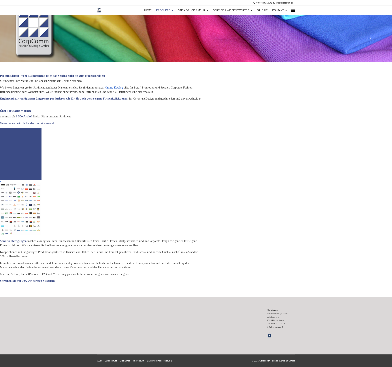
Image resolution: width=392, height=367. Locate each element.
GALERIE (262, 10)
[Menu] (293, 10)
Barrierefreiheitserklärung (159, 360)
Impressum (138, 360)
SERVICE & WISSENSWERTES (231, 10)
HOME (148, 10)
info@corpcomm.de (284, 3)
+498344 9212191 (264, 3)
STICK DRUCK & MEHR (191, 10)
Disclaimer (125, 360)
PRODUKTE (163, 10)
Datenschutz (111, 360)
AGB (99, 360)
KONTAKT (278, 10)
